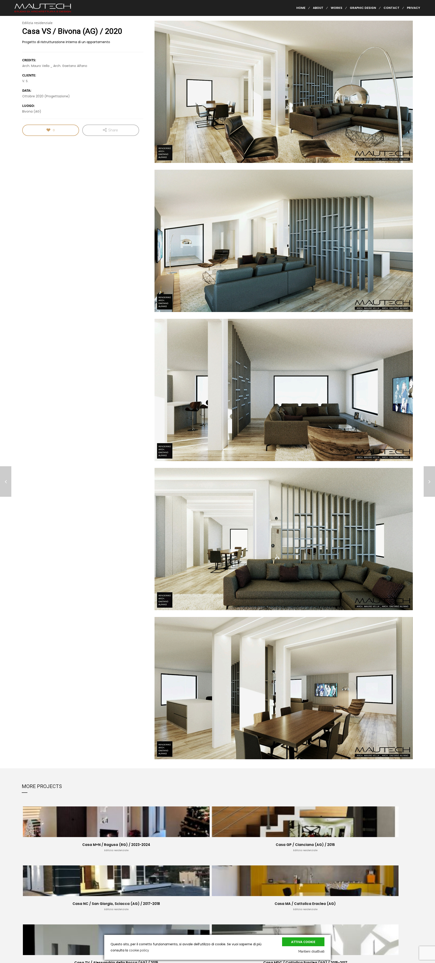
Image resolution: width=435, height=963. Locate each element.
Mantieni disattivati (311, 951)
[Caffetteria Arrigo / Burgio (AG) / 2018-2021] (429, 481)
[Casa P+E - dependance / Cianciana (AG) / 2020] (5, 481)
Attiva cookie (303, 942)
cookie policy (139, 950)
